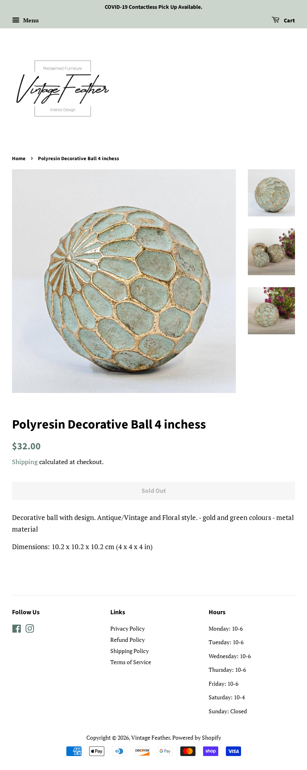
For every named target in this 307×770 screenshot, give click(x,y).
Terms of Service (130, 662)
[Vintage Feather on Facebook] (16, 630)
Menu (30, 20)
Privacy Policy (127, 628)
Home (19, 158)
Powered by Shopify (196, 737)
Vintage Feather (150, 737)
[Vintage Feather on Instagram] (29, 630)
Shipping (25, 461)
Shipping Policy (129, 651)
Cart (289, 21)
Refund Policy (127, 639)
